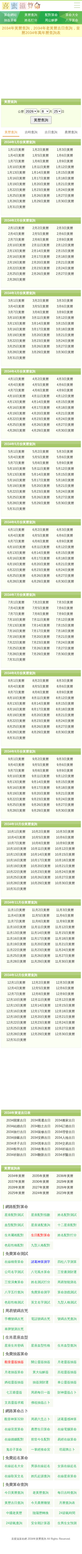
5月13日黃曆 (16, 474)
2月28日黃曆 (16, 279)
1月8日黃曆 (40, 161)
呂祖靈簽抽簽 (67, 1372)
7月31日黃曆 (16, 659)
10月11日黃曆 (40, 848)
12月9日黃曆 (65, 994)
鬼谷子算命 (14, 1449)
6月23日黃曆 (41, 570)
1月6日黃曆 (65, 155)
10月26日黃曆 (41, 877)
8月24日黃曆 (65, 721)
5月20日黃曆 (41, 485)
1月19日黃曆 (16, 184)
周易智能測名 (67, 1282)
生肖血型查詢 (67, 1345)
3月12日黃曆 (65, 317)
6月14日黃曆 (41, 552)
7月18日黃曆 (65, 631)
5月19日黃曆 (16, 485)
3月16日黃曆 (16, 329)
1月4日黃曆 (16, 155)
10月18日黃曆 (65, 860)
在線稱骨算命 (14, 1261)
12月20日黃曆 (41, 1016)
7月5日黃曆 (40, 608)
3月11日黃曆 (41, 317)
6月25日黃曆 (16, 575)
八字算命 (71, 20)
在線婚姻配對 (14, 1439)
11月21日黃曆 (65, 944)
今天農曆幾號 (40, 1502)
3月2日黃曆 (40, 300)
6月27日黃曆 (65, 575)
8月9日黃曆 (65, 692)
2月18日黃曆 (65, 256)
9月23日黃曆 (41, 799)
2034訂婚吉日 (65, 1126)
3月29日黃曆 (41, 352)
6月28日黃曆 (16, 581)
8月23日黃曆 (41, 721)
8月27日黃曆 (65, 726)
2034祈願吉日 (16, 1154)
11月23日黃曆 (40, 950)
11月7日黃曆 (16, 921)
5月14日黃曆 (41, 474)
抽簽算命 (10, 20)
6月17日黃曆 (41, 558)
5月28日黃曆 (16, 503)
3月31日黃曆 (16, 358)
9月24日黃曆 (65, 799)
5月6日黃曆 (65, 457)
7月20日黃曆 (41, 636)
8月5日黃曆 (40, 686)
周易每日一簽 (40, 1392)
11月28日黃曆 (16, 961)
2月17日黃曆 (41, 256)
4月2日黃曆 (40, 379)
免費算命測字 (40, 1292)
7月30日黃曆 (65, 654)
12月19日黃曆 (16, 1016)
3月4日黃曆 (16, 306)
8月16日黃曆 (16, 709)
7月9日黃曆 (65, 614)
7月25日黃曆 (16, 648)
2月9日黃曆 (65, 239)
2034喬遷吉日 (41, 1120)
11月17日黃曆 (40, 938)
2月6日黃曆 (65, 233)
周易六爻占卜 (40, 1419)
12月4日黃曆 (16, 988)
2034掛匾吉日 (16, 1137)
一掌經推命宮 (40, 1449)
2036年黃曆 (65, 1176)
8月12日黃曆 (65, 698)
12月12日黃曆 (65, 999)
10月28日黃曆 (16, 883)
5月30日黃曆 (65, 503)
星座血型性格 (40, 1345)
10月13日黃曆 (16, 854)
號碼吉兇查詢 (67, 1319)
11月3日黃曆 (65, 910)
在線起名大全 (14, 1466)
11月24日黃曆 (65, 950)
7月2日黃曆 (40, 602)
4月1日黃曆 (16, 379)
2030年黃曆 (40, 1181)
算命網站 (10, 15)
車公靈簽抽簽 (67, 1382)
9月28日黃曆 (16, 810)
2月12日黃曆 (65, 245)
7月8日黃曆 (40, 614)
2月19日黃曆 (16, 262)
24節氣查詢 (14, 1523)
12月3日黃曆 (65, 982)
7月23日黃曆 (41, 642)
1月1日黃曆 (16, 149)
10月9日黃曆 (65, 843)
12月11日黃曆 (40, 999)
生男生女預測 (67, 1523)
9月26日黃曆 (41, 804)
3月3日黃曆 (65, 300)
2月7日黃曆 (16, 239)
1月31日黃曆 (16, 207)
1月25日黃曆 (16, 195)
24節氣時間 (67, 1513)
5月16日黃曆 (16, 480)
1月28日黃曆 (16, 201)
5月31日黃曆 (16, 509)
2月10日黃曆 (16, 245)
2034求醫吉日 (65, 1154)
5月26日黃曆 (41, 497)
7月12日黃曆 (65, 619)
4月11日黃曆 (41, 396)
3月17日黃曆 (41, 329)
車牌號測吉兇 (14, 1329)
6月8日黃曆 (40, 541)
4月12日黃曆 (65, 396)
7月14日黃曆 (41, 625)
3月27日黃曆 (65, 346)
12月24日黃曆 (65, 1022)
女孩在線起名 (67, 1466)
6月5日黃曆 (40, 535)
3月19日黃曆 (16, 335)
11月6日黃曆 (65, 915)
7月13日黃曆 (16, 625)
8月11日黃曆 (41, 698)
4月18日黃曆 (65, 407)
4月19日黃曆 (16, 413)
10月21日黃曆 (65, 866)
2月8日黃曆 (40, 239)
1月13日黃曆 (16, 172)
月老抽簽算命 (14, 1372)
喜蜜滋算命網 (24, 5)
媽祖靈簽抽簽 (14, 1382)
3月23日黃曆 (41, 340)
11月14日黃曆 (40, 933)
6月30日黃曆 (65, 581)
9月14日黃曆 (41, 782)
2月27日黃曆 (65, 273)
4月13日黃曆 (16, 402)
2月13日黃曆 (16, 251)
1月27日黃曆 (65, 195)
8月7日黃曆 (16, 692)
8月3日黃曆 (65, 680)
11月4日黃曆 (16, 915)
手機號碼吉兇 (14, 1319)
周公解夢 (51, 20)
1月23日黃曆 (41, 190)
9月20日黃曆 (41, 793)
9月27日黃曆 (65, 804)
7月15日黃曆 (65, 625)
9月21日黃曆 (65, 793)
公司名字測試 (14, 1272)
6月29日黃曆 (41, 581)
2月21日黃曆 (65, 262)
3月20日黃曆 (41, 335)
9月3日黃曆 (65, 759)
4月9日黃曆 (65, 390)
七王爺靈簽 (14, 1392)
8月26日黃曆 (41, 726)
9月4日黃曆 (16, 764)
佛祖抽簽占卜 (40, 1402)
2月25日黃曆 (16, 273)
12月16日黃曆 (16, 1011)
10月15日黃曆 (65, 854)
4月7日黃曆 (16, 390)
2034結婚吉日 (16, 1126)
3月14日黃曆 (41, 323)
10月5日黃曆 (41, 837)
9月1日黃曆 (16, 759)
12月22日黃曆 (16, 1022)
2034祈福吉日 (65, 1149)
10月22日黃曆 (16, 871)
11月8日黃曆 (41, 921)
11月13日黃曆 (16, 933)
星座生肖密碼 (14, 1345)
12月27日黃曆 (65, 1028)
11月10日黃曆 (16, 927)
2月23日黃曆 (41, 268)
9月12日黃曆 (65, 776)
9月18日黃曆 (65, 787)
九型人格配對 (40, 1245)
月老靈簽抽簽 (67, 1362)
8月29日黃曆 (41, 732)
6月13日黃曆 (16, 552)
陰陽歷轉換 (41, 1513)
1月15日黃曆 (65, 172)
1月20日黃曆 (41, 184)
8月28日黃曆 (16, 732)
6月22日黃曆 (16, 570)
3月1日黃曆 (16, 300)
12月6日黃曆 (65, 988)
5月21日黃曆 (65, 485)
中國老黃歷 (14, 1513)
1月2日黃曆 (40, 149)
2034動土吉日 (41, 1126)
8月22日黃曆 (16, 721)
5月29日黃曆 (41, 503)
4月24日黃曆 (65, 419)
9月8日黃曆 (40, 770)
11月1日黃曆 (16, 910)
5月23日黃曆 (41, 491)
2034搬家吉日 (65, 1120)
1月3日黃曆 (65, 149)
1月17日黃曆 (41, 178)
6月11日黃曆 (41, 547)
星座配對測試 (14, 1215)
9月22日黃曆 (16, 799)
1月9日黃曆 (65, 161)
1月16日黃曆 (16, 178)
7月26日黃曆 (41, 648)
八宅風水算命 (40, 1272)
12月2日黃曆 (41, 982)
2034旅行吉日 (16, 1132)
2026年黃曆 (65, 1187)
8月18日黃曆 (65, 709)
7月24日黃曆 (65, 642)
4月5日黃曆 (40, 384)
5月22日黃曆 (16, 491)
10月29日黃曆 (41, 883)
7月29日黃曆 (41, 654)
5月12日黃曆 (65, 468)
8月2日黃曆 (40, 680)
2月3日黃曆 (65, 228)
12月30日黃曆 (65, 1034)
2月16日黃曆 (16, 256)
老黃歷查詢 (41, 1492)
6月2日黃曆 (40, 529)
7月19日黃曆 (16, 636)
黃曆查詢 (30, 15)
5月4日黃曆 (16, 457)
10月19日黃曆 (16, 866)
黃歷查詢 (11, 132)
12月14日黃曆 (41, 1005)
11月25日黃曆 (16, 955)
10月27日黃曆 (65, 877)
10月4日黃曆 (16, 837)
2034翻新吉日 (41, 1154)
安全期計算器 (40, 1523)
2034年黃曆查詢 (37, 1538)
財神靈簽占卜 (67, 1392)
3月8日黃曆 (40, 312)
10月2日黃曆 (41, 831)
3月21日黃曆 (65, 335)
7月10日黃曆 (16, 619)
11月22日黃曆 (16, 950)
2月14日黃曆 (41, 251)
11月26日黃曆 (40, 955)
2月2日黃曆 (40, 228)
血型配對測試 (14, 1225)
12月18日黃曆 (65, 1011)
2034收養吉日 (41, 1149)
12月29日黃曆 (41, 1034)
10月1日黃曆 (16, 831)
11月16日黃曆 (16, 938)
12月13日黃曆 (16, 1005)
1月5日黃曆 (40, 155)
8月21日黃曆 (65, 715)
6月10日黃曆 (16, 547)
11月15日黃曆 (65, 933)
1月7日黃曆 (16, 161)
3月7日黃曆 (16, 312)
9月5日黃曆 (40, 764)
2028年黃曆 (16, 1187)
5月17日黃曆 (41, 480)
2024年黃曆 (40, 1193)
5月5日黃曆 (40, 457)
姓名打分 (30, 20)
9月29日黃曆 (41, 810)
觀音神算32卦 (14, 1419)
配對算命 (51, 15)
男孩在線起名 (40, 1466)
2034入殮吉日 (65, 1137)
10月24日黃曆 (65, 871)
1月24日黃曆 (65, 190)
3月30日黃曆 (65, 352)
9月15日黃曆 (65, 782)
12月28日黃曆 (16, 1034)
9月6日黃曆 (65, 764)
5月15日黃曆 (65, 474)
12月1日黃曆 (16, 982)
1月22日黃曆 (16, 190)
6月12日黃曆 (65, 547)
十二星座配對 (67, 1225)
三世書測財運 (67, 1272)
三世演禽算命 (14, 1282)
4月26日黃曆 (41, 424)
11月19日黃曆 (16, 944)
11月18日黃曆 (65, 938)
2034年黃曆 (16, 1176)
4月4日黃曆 (16, 384)
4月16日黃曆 (16, 407)
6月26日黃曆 (41, 575)
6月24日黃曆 (65, 570)
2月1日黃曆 (16, 228)
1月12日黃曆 (65, 167)
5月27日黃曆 (65, 497)
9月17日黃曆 (41, 787)
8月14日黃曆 (41, 703)
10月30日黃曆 (65, 883)
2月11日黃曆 (41, 245)
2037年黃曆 (16, 1181)
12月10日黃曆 (16, 999)
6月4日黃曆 (16, 535)
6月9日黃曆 (65, 541)
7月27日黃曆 (65, 648)
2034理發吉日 (65, 1132)
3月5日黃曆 (40, 306)
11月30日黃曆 (65, 961)
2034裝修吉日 (41, 1132)
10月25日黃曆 (16, 877)
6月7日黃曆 (16, 541)
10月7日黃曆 (16, 843)
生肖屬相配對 (14, 1235)
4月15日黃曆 (65, 402)
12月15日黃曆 (65, 1005)
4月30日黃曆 (65, 430)
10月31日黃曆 (16, 889)
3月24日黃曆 (65, 340)
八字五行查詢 (14, 1292)
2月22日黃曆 (16, 268)
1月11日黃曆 (41, 167)
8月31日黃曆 (16, 738)
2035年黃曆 (40, 1176)
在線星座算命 (67, 1476)
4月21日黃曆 (65, 413)
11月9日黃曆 (65, 921)
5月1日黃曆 (16, 451)
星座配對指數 (40, 1215)
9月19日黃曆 (16, 793)
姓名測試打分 (40, 1282)
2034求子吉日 (16, 1143)
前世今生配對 (40, 1439)
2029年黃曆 (65, 1181)
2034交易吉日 (65, 1143)
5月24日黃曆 (65, 491)
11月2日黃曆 (41, 910)
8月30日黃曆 (65, 732)
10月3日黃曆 (65, 831)
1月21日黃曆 (65, 184)
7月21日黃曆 (65, 636)
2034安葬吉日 (41, 1137)
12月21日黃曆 (65, 1016)
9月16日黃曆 (16, 787)
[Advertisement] (41, 67)
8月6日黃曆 (65, 686)
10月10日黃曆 (16, 848)
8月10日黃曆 (16, 698)
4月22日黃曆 (16, 419)
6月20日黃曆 (41, 564)
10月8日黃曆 (41, 843)
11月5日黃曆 (41, 915)
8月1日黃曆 (16, 680)
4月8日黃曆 (40, 390)
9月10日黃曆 (16, 776)
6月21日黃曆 (65, 564)
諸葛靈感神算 (67, 1419)
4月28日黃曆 (16, 430)
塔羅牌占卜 (67, 1449)
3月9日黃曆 (65, 312)
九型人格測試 (67, 1302)
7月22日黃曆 (16, 642)
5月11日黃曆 (41, 468)
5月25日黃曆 (16, 497)
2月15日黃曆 (65, 251)
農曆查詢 (71, 132)
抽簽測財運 (41, 1382)
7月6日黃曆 (65, 608)
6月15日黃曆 (65, 552)
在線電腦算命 (67, 1429)
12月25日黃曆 (16, 1028)
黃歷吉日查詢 (14, 1502)
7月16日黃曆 (16, 631)
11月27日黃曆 (65, 955)
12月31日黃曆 (16, 1040)
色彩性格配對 (14, 1245)
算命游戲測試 (67, 1292)
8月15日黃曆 (65, 703)
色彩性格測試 (14, 1302)
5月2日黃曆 (40, 451)
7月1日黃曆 (16, 602)
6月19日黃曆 (16, 564)
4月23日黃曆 (41, 419)
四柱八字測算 (67, 1261)
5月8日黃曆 (40, 463)
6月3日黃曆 (65, 529)
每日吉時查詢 (67, 1492)
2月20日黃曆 (41, 262)
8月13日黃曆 (16, 703)
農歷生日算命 (40, 1429)
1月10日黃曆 (16, 167)
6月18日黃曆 (65, 558)
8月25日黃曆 (16, 726)
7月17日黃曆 (41, 631)
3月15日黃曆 (65, 323)
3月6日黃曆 (65, 306)
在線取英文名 (14, 1476)
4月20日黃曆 (41, 413)
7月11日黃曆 (41, 619)
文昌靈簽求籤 (14, 1402)
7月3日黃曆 (65, 602)
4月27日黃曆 (65, 424)
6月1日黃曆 (16, 529)
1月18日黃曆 (65, 178)
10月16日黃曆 (16, 860)
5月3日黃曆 (65, 451)
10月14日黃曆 (41, 854)
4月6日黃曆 (65, 384)
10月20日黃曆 (41, 866)
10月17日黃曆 (41, 860)
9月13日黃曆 (16, 782)
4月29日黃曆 (41, 430)
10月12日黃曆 (65, 848)
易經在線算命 (67, 1439)
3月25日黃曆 (16, 346)
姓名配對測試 (67, 1215)
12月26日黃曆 (41, 1028)
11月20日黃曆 (40, 944)
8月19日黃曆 (16, 715)
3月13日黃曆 (16, 323)
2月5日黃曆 (40, 233)
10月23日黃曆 (41, 871)
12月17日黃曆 (41, 1011)
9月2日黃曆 (40, 759)
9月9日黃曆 (65, 770)
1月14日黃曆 (41, 172)
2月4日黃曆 (16, 233)
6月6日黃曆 (65, 535)
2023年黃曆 (65, 1193)
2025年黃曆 (16, 1193)
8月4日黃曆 (16, 686)
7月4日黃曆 (16, 608)
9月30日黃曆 (65, 810)
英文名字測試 (40, 1302)
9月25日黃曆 (16, 804)
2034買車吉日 (41, 1143)
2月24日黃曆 (65, 268)
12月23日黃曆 (41, 1022)
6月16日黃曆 (16, 558)
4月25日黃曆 (16, 424)
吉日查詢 (51, 132)
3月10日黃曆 (16, 317)
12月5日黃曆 (41, 988)
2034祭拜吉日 (16, 1149)
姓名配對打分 (67, 1235)
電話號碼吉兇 (40, 1319)
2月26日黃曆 (41, 273)
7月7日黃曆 (16, 614)
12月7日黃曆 (16, 994)
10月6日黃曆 (65, 837)
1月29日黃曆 (41, 201)
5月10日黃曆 (16, 468)
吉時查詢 (31, 132)
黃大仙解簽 (41, 1372)
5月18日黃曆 (65, 480)
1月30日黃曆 (65, 201)
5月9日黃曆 (65, 463)
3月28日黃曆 (16, 352)
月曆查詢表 (67, 1502)
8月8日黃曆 (40, 692)
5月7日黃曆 (16, 463)
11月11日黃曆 (40, 927)
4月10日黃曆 (16, 396)
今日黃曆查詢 (14, 1492)
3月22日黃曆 (16, 340)
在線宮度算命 (14, 1429)
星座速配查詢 (40, 1225)
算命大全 (77, 5)
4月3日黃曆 (65, 379)
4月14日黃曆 (41, 402)
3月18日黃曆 (65, 329)
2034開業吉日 (16, 1120)
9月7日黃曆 (16, 770)
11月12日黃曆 (65, 927)
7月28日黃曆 (16, 654)
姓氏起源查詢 (40, 1476)
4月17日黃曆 (41, 407)
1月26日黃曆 (41, 195)
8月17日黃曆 (41, 709)
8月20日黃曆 (41, 715)
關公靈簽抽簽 (40, 1362)
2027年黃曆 (40, 1187)
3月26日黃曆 (41, 346)
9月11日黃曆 (41, 776)
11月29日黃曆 (40, 961)
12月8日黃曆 (41, 994)
